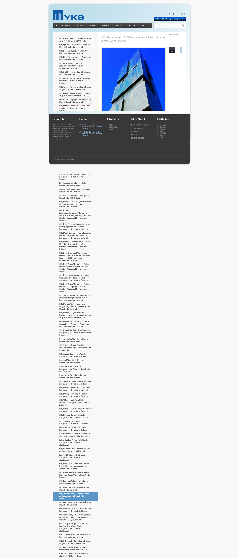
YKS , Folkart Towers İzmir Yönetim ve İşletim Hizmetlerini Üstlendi (75, 536)
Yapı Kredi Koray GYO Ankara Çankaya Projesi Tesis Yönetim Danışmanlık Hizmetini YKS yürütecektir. (75, 517)
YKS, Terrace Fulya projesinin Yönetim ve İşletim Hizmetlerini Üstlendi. (75, 88)
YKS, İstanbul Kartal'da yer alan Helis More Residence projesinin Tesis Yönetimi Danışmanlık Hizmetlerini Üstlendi (74, 245)
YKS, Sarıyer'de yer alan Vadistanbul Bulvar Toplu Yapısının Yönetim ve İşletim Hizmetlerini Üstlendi (74, 297)
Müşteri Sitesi (113, 127)
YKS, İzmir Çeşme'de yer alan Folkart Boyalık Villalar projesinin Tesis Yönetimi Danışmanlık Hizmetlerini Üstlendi (74, 288)
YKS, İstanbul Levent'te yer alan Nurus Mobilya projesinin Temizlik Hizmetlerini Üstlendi (75, 204)
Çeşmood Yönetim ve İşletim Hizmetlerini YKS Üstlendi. (71, 361)
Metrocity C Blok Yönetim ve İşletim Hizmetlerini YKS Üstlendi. (74, 197)
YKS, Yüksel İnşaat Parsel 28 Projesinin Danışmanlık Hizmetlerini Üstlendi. (75, 410)
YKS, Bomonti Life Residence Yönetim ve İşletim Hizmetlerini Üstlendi (74, 450)
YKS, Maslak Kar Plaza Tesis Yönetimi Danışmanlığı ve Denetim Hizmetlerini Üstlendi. (75, 332)
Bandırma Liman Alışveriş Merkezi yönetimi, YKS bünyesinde (73, 555)
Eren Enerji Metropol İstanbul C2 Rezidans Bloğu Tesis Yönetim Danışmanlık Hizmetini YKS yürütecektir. (73, 527)
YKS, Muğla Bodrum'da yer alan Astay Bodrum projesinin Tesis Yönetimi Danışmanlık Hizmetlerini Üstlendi (75, 235)
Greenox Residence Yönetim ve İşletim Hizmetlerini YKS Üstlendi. (75, 190)
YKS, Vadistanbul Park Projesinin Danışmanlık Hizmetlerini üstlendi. (73, 429)
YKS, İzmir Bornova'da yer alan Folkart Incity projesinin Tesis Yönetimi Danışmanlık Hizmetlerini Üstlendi (75, 226)
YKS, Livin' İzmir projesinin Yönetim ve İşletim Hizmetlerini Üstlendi (75, 58)
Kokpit (111, 129)
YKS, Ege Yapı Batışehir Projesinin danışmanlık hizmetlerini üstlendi (73, 548)
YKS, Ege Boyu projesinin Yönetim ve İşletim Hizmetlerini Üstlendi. (74, 46)
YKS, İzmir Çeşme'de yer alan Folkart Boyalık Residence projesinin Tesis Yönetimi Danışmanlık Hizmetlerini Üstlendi (74, 268)
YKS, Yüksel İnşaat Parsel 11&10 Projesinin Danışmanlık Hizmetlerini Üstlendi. (74, 402)
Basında (92, 25)
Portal (111, 125)
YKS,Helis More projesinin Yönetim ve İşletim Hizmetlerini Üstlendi (75, 101)
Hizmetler (79, 25)
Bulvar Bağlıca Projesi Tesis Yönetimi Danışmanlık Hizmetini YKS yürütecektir (74, 442)
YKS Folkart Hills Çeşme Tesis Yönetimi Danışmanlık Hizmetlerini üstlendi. (75, 383)
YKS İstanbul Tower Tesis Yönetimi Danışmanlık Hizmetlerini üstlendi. (73, 355)
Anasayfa (163, 125)
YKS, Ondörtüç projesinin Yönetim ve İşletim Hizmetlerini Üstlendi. (74, 73)
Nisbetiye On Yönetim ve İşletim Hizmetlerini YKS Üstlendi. (72, 376)
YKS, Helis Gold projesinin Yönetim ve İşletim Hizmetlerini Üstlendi (74, 52)
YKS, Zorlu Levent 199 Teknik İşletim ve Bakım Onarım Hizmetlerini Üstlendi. (74, 496)
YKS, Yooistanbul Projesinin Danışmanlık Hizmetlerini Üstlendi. (73, 422)
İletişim (144, 25)
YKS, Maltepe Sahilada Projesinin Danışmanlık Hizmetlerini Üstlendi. (73, 395)
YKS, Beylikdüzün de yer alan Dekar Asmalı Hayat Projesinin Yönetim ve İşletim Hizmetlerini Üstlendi (74, 324)
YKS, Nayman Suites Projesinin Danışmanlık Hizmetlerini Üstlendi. (73, 416)
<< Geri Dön (173, 35)
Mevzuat (131, 25)
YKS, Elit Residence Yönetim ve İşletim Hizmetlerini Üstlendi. (75, 504)
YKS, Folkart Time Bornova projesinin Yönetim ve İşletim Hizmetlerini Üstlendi (74, 108)
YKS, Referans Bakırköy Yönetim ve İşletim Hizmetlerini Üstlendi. (73, 482)
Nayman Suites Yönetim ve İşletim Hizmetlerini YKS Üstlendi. (73, 340)
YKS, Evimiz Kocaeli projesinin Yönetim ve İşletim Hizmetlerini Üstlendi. (75, 94)
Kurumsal (66, 25)
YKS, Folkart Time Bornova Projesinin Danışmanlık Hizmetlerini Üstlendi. (74, 389)
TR (182, 14)
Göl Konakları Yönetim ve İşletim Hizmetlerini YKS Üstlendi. (72, 184)
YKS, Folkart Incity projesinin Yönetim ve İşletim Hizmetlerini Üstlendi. (75, 40)
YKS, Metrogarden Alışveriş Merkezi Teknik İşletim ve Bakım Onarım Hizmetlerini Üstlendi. (74, 466)
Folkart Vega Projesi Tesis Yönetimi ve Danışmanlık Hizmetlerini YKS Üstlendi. (74, 176)
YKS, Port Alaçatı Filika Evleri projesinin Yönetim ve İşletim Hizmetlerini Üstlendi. (71, 65)
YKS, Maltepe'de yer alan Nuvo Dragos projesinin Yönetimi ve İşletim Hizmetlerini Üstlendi (74, 306)
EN (185, 14)
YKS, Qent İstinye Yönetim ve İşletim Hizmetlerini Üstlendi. (74, 489)
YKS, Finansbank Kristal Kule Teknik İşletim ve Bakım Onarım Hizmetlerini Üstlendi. (74, 475)
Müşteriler (105, 25)
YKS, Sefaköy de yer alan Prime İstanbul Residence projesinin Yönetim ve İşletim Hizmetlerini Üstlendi (75, 315)
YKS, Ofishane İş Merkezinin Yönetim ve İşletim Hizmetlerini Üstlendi (74, 542)
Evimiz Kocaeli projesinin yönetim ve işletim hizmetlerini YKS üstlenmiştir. (74, 435)
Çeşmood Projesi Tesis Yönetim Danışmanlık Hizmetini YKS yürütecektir (72, 457)
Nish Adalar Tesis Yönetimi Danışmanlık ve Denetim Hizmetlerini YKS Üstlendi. (74, 369)
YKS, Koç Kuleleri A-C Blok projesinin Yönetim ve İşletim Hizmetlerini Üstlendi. (74, 80)
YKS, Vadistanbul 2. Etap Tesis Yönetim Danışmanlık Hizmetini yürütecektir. (75, 510)
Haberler (118, 25)
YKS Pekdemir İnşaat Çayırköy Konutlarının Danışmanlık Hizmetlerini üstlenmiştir (75, 347)
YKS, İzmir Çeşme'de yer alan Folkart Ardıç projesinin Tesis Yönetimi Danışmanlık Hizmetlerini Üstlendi (74, 278)
